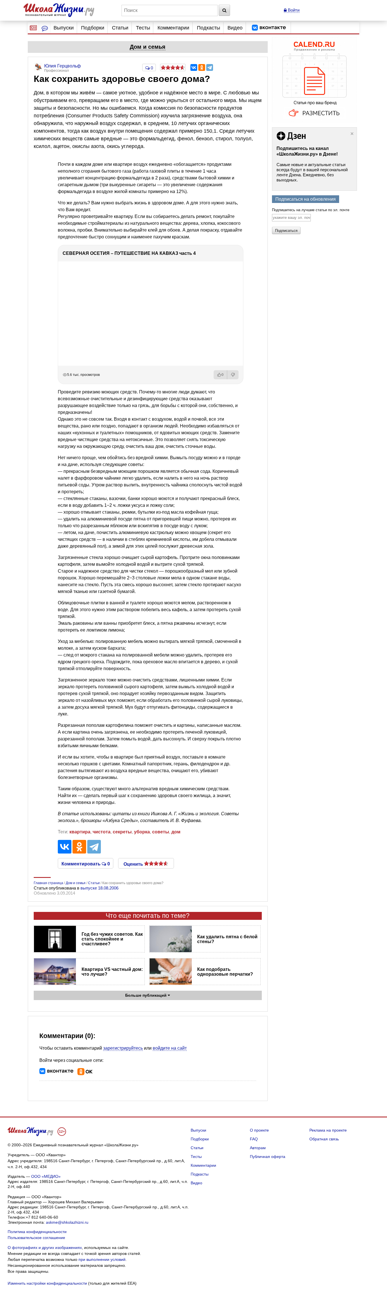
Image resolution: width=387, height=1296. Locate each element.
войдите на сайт (170, 1048)
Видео (235, 28)
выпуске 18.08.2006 (99, 888)
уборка (142, 831)
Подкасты (208, 28)
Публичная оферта (267, 1156)
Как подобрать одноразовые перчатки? (225, 972)
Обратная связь (324, 1139)
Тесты (143, 28)
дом (175, 831)
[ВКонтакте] (193, 67)
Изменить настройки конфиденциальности (47, 1283)
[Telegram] (209, 67)
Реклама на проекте (328, 1130)
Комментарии (173, 28)
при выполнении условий (102, 1259)
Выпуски (64, 28)
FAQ (254, 1139)
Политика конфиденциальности (37, 1231)
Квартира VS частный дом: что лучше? (112, 972)
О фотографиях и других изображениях (45, 1247)
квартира (79, 831)
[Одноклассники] (201, 67)
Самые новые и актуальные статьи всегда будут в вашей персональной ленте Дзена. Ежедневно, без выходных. (312, 172)
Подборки (92, 28)
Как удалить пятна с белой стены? (227, 939)
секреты (122, 831)
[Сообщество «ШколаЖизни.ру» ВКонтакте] (269, 27)
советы (160, 831)
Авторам (258, 1147)
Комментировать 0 (85, 863)
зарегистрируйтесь (123, 1048)
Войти (293, 10)
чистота (101, 831)
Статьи (120, 28)
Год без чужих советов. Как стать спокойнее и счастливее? (112, 939)
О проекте (259, 1130)
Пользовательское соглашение (36, 1237)
